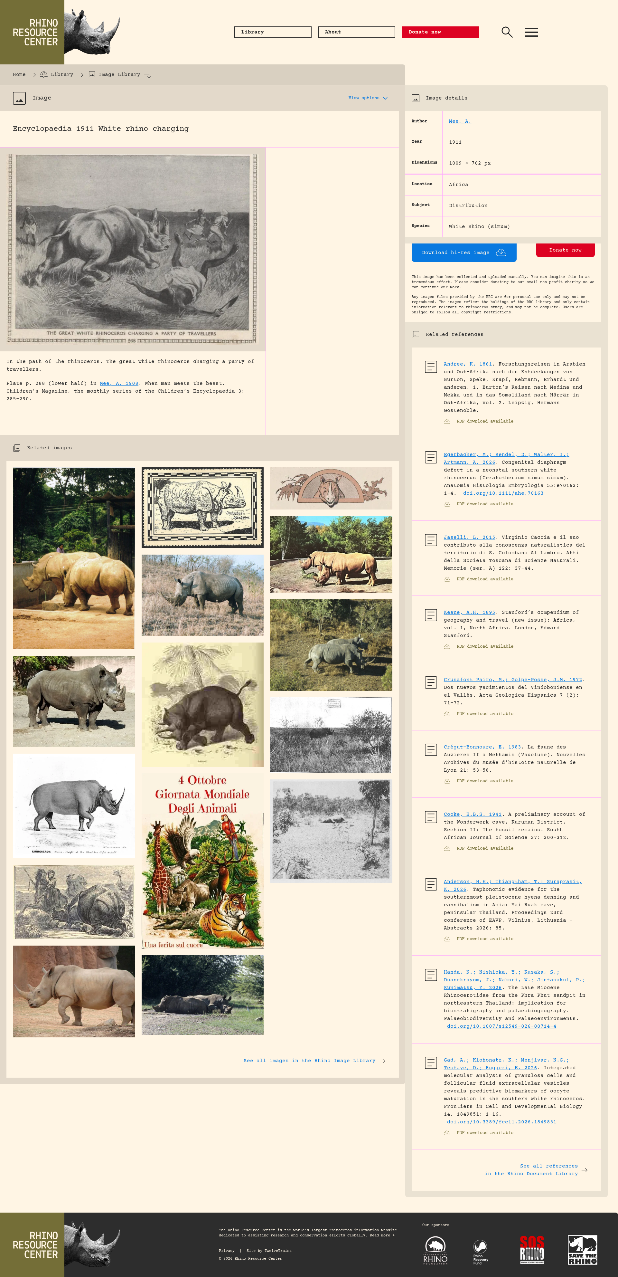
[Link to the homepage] (64, 32)
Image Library (119, 75)
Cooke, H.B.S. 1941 (473, 814)
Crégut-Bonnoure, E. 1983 (482, 747)
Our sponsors (435, 1225)
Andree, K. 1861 (468, 364)
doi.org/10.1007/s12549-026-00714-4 (502, 1026)
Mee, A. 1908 (119, 383)
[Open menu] (532, 32)
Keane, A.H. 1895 (469, 612)
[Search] (507, 32)
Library (62, 75)
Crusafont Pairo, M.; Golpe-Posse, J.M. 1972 (513, 680)
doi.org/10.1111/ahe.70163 (503, 493)
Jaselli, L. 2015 (469, 537)
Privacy (227, 1251)
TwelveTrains (278, 1251)
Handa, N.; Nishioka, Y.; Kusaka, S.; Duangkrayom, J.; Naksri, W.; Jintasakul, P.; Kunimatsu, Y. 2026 (514, 980)
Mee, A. (460, 121)
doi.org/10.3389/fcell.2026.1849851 (502, 1122)
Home (19, 75)
